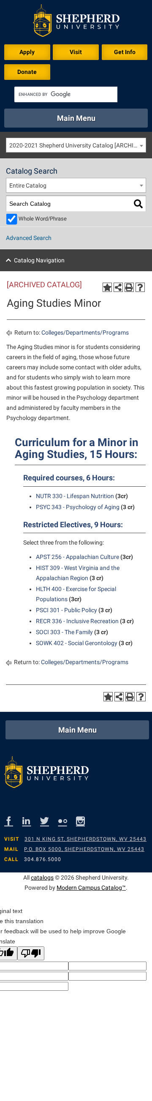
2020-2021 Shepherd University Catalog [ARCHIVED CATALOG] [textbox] (77, 145)
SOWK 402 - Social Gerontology (76, 643)
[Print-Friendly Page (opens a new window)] (129, 287)
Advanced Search (29, 237)
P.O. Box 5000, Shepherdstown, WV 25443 (84, 849)
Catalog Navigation (39, 260)
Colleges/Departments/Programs (85, 332)
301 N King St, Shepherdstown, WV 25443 (85, 839)
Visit (76, 52)
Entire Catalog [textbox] (27, 185)
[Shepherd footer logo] (46, 774)
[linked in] (31, 820)
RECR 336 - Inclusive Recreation (77, 621)
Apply (27, 52)
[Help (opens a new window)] (140, 287)
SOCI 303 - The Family (64, 632)
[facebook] (13, 820)
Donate (27, 71)
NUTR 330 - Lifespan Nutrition (75, 496)
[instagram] (85, 820)
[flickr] (67, 820)
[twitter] (49, 820)
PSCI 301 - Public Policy (66, 610)
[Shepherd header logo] (76, 22)
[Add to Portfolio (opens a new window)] (107, 287)
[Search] (138, 204)
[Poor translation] (30, 953)
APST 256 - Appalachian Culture (77, 556)
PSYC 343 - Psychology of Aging (77, 507)
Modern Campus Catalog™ (91, 887)
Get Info (125, 52)
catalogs (42, 877)
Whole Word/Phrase (43, 218)
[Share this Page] (118, 287)
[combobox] (76, 145)
